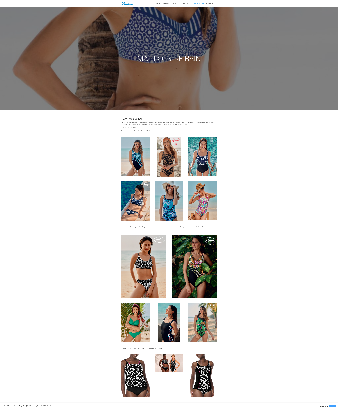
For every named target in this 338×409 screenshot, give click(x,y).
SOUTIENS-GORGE (184, 3)
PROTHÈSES (209, 3)
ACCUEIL (158, 3)
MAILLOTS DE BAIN (198, 3)
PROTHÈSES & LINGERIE (170, 3)
